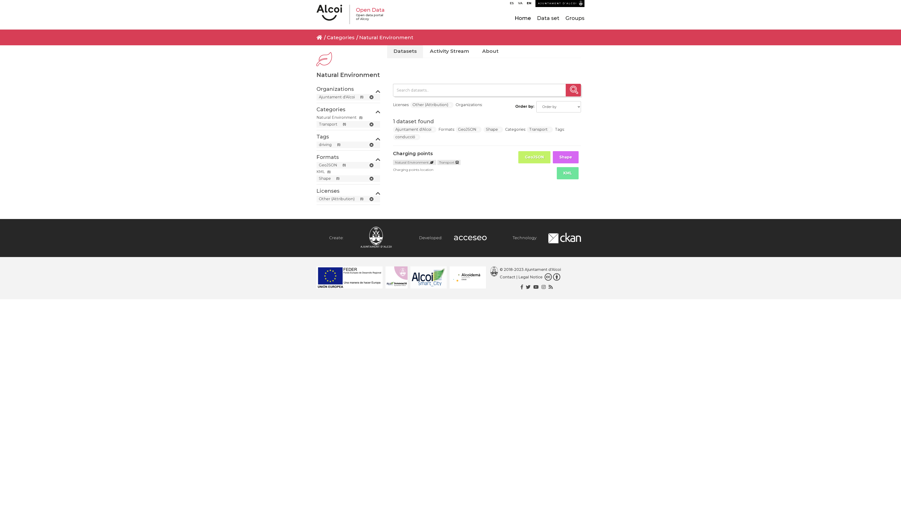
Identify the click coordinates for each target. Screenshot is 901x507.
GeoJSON (534, 157)
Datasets (405, 51)
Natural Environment (386, 37)
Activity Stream (449, 51)
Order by (524, 106)
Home (523, 18)
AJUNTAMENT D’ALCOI (557, 3)
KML (567, 173)
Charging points (413, 153)
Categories (341, 37)
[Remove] (450, 105)
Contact (507, 277)
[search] (573, 90)
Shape (565, 157)
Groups (574, 18)
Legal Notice (530, 277)
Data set (548, 18)
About (490, 51)
